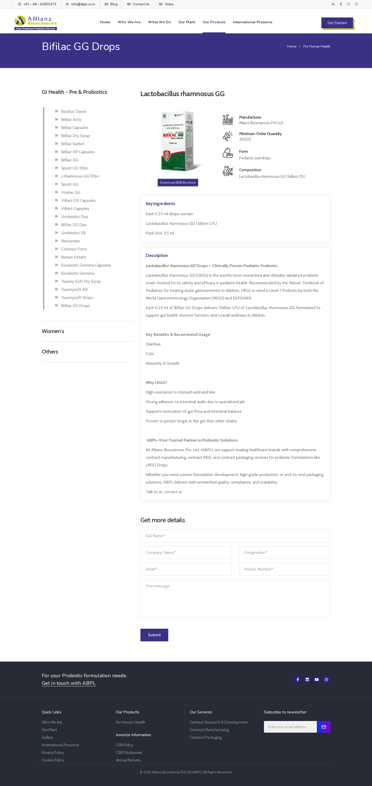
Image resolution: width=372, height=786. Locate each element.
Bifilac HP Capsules (78, 151)
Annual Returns (128, 760)
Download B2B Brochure (178, 183)
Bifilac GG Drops (75, 305)
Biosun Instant (73, 257)
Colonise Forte (74, 249)
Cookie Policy (53, 760)
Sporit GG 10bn (74, 168)
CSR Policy (124, 745)
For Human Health (130, 722)
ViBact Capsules (75, 208)
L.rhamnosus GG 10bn (80, 176)
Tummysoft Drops (77, 297)
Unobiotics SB (73, 232)
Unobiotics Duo (74, 216)
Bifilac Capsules (74, 127)
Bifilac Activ (71, 119)
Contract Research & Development (219, 722)
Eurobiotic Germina (77, 273)
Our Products (214, 22)
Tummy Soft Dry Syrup (81, 281)
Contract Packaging (206, 737)
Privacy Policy (53, 752)
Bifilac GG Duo (74, 224)
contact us (173, 491)
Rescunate (70, 240)
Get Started (337, 22)
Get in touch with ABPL (69, 683)
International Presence (252, 22)
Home (105, 22)
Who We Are (129, 22)
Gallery (47, 737)
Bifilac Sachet (73, 143)
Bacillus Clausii (73, 111)
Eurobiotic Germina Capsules (86, 265)
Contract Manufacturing (209, 730)
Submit (154, 635)
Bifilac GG (69, 160)
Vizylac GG (70, 192)
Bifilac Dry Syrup (75, 135)
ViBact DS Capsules (78, 200)
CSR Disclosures (129, 752)
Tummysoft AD (74, 289)
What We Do (159, 22)
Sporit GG (69, 184)
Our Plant (186, 22)
